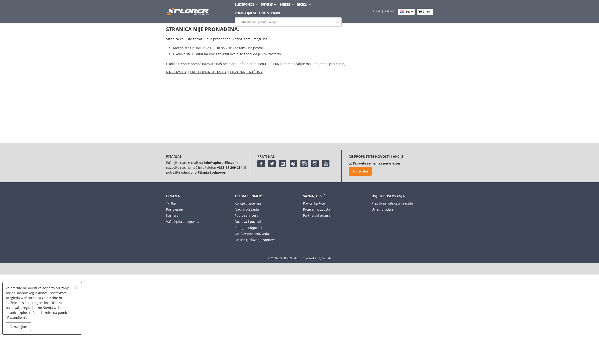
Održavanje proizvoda (252, 233)
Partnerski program (318, 215)
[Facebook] (261, 163)
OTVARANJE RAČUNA (246, 72)
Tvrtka (171, 203)
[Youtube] (325, 163)
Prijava (389, 11)
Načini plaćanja (247, 209)
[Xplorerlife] (188, 14)
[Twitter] (272, 163)
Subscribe (360, 171)
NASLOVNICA (176, 72)
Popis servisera (246, 215)
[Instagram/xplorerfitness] (315, 163)
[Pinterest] (293, 163)
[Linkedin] (282, 163)
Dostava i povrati (248, 221)
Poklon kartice (314, 203)
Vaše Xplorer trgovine (183, 221)
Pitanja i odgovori (248, 227)
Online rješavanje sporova (255, 240)
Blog (376, 11)
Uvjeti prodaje (383, 209)
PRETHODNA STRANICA (208, 72)
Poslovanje (174, 209)
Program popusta (316, 209)
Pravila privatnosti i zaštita (392, 203)
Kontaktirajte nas (248, 203)
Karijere (172, 215)
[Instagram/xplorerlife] (304, 163)
